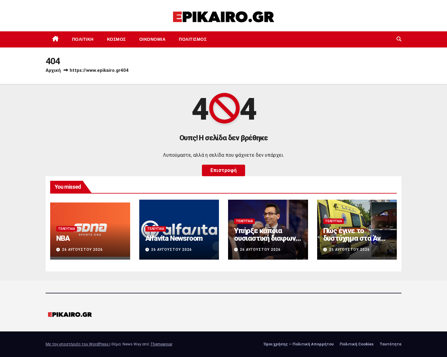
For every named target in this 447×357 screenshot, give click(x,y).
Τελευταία (66, 228)
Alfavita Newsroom (174, 238)
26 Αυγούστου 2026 (82, 249)
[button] (399, 39)
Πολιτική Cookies (356, 344)
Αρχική (53, 70)
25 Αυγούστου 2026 (349, 249)
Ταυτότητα (390, 344)
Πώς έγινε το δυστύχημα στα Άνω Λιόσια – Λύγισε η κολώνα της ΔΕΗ (354, 242)
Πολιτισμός (192, 39)
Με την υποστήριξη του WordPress (77, 344)
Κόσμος (116, 39)
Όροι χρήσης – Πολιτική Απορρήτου (299, 344)
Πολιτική (83, 39)
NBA (62, 238)
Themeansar (161, 344)
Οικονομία (152, 39)
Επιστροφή (223, 170)
